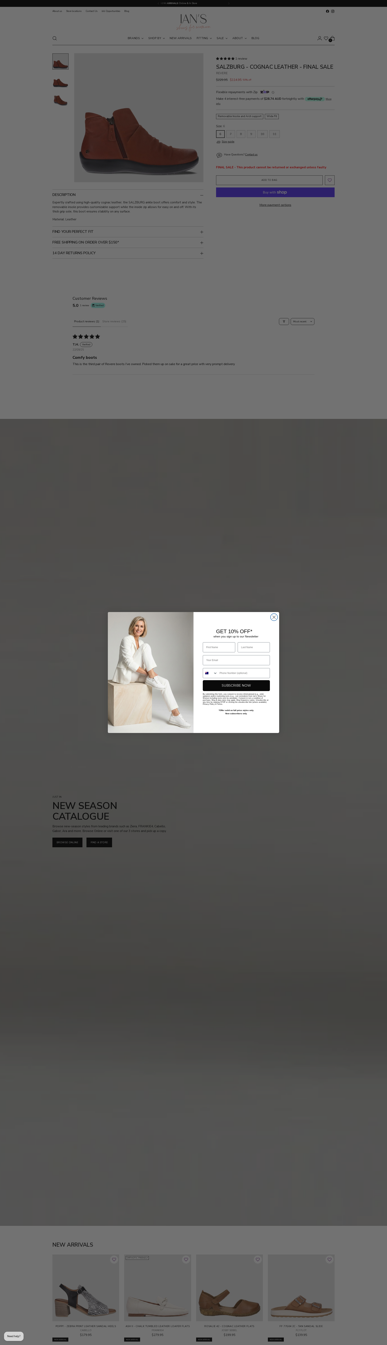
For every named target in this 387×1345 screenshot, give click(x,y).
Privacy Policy (209, 704)
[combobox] (210, 673)
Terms (219, 704)
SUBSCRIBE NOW (236, 685)
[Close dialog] (274, 617)
